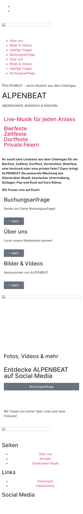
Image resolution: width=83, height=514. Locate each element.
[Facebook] (9, 399)
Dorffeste (16, 139)
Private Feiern (21, 144)
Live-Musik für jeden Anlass (39, 119)
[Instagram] (19, 399)
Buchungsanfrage (22, 54)
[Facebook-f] (7, 506)
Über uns (16, 41)
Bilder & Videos (21, 45)
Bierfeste (15, 128)
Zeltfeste (15, 134)
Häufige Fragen (21, 50)
